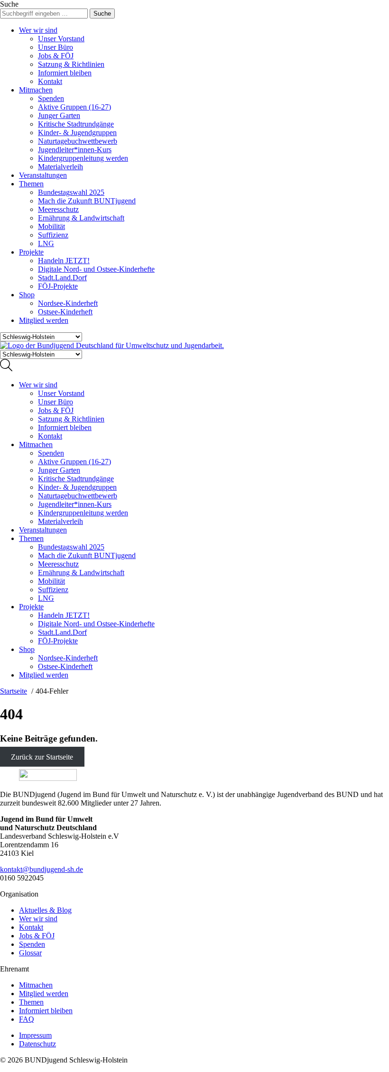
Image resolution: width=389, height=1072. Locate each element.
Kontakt (50, 81)
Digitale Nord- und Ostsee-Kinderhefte (96, 269)
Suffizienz (53, 235)
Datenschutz (37, 1044)
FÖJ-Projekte (58, 286)
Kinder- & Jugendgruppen (77, 132)
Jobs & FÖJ (56, 56)
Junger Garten (59, 115)
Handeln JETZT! (64, 261)
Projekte (31, 252)
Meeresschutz (58, 209)
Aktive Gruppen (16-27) (74, 107)
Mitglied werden (43, 320)
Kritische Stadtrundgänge (76, 124)
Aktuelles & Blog (45, 910)
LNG (46, 243)
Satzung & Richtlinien (71, 64)
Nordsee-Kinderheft (68, 303)
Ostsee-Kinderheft (65, 312)
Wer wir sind (38, 30)
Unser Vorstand (61, 39)
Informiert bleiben (65, 73)
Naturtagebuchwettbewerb (77, 141)
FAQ (26, 1019)
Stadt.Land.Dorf (62, 278)
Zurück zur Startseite (42, 757)
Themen (31, 184)
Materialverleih (60, 167)
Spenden (51, 98)
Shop (27, 295)
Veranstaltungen (43, 175)
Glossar (30, 953)
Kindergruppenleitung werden (83, 158)
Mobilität (51, 226)
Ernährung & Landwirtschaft (81, 218)
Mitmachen (36, 90)
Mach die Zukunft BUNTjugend (87, 201)
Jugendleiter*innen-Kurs (74, 150)
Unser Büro (55, 47)
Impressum (35, 1035)
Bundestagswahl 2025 (71, 192)
